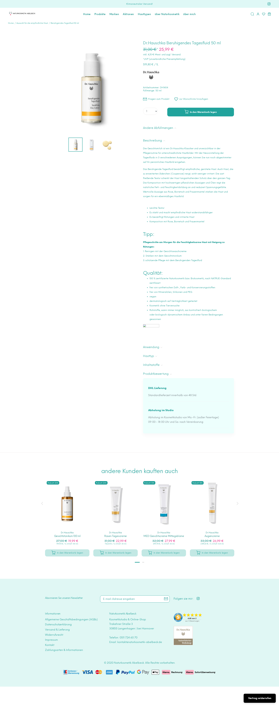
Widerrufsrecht (54, 634)
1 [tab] (137, 562)
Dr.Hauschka (67, 532)
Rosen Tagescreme (115, 536)
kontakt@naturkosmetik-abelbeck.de (139, 642)
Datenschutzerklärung (58, 624)
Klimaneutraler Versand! (139, 4)
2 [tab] (143, 562)
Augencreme (212, 536)
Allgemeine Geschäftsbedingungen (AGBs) (71, 619)
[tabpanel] (67, 514)
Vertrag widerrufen (259, 698)
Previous (42, 503)
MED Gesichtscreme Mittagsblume (164, 536)
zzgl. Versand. (173, 54)
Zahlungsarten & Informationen (64, 650)
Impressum (51, 639)
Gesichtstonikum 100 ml (67, 536)
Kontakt (49, 645)
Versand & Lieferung (57, 629)
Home (11, 23)
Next (237, 503)
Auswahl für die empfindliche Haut (32, 23)
